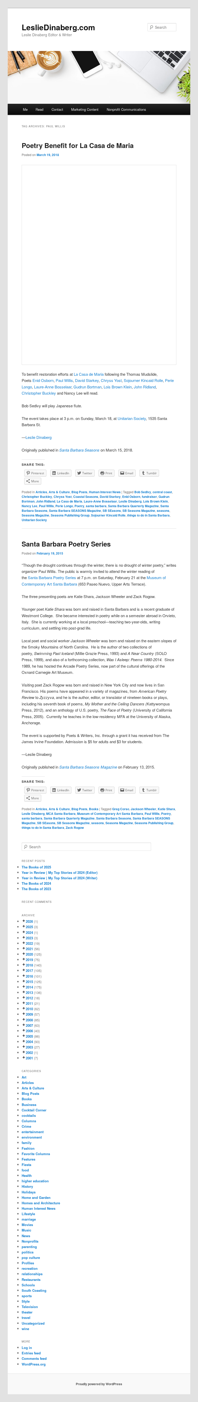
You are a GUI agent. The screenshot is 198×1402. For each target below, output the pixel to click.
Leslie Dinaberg (39, 437)
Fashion (28, 1148)
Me (25, 109)
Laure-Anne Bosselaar (100, 501)
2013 (29, 992)
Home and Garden (36, 1197)
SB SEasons (112, 510)
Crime (26, 1126)
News (26, 1235)
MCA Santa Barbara (61, 813)
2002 (29, 1052)
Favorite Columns (36, 1153)
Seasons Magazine (35, 515)
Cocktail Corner (34, 1110)
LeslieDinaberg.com (58, 27)
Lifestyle (28, 1213)
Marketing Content (84, 109)
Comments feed (34, 1358)
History (27, 1186)
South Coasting (34, 1290)
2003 (29, 1047)
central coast (162, 492)
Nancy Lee (29, 506)
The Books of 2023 (36, 888)
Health (27, 1175)
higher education (35, 1180)
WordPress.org (34, 1364)
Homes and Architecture (41, 1202)
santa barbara (96, 506)
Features (28, 1159)
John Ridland (45, 501)
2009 (29, 1014)
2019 (29, 959)
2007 (29, 1025)
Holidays (29, 1192)
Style (26, 1301)
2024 (29, 932)
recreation (30, 1268)
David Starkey (110, 496)
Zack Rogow (75, 827)
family (26, 1142)
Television (30, 1306)
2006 (29, 1030)
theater (27, 1312)
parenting (29, 1246)
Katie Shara (166, 809)
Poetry (79, 506)
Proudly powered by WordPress (99, 1384)
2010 (29, 1008)
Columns (29, 1120)
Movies (27, 1224)
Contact (57, 109)
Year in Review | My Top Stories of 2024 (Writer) (59, 877)
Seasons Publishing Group (70, 515)
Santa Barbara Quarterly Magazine (133, 506)
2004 (29, 1041)
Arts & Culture (59, 492)
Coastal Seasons (85, 496)
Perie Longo (64, 506)
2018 (29, 965)
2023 (29, 937)
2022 (29, 943)
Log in (27, 1347)
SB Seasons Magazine (138, 510)
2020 (29, 954)
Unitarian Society (132, 418)
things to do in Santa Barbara (148, 515)
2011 (29, 1003)
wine (25, 1328)
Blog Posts (79, 492)
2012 (29, 997)
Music (26, 1230)
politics (28, 1252)
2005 (29, 1036)
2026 (29, 921)
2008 (29, 1019)
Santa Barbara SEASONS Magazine (75, 510)
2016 (29, 976)
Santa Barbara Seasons (113, 818)
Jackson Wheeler (143, 809)
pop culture (31, 1257)
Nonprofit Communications (126, 109)
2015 (29, 981)
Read (39, 109)
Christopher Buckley (39, 393)
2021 (29, 948)
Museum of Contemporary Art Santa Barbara (110, 813)
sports (27, 1295)
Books (93, 809)
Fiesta (26, 1164)
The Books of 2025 (36, 867)
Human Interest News (105, 492)
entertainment (33, 1131)
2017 (29, 970)
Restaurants (31, 1279)
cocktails (29, 1115)
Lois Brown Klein (155, 501)
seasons (163, 510)
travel (26, 1317)
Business (29, 1104)
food (25, 1170)
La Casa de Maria (89, 374)
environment (32, 1137)
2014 (29, 987)
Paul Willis (64, 380)
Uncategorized (33, 1323)
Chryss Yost (63, 496)
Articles (41, 492)
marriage (29, 1219)
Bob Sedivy (142, 492)
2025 (29, 926)
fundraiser (149, 496)
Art (24, 1077)
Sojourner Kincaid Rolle (143, 380)
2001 (29, 1058)
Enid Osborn (131, 496)
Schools (28, 1284)
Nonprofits (30, 1241)
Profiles (28, 1262)
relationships (32, 1273)
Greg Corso (120, 809)
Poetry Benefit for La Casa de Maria (78, 145)
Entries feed (31, 1353)
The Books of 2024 (36, 883)
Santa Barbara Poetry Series (66, 544)
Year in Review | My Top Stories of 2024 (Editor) (59, 872)
